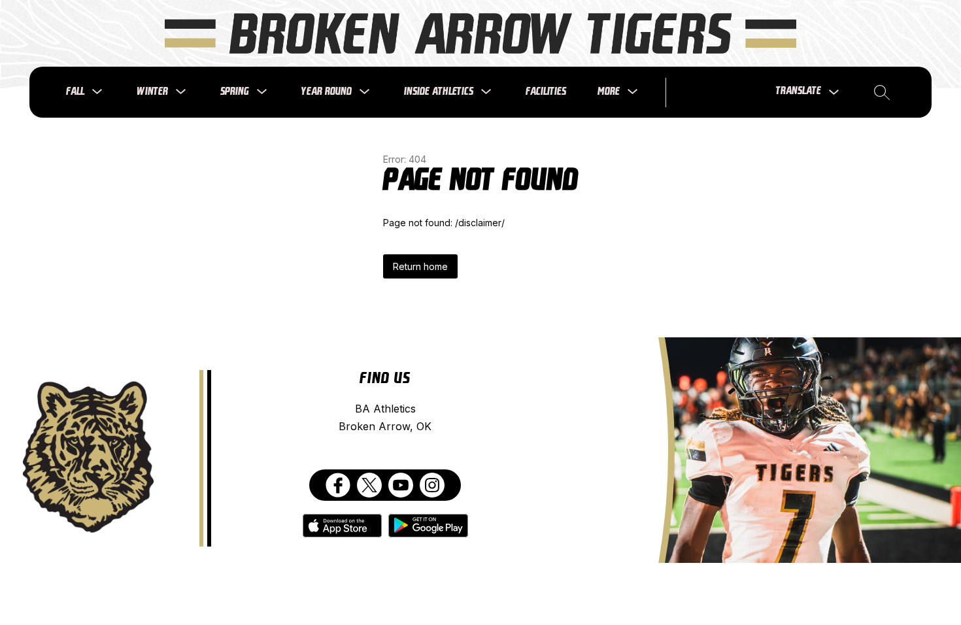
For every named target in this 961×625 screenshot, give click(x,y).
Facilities (546, 91)
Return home (420, 266)
